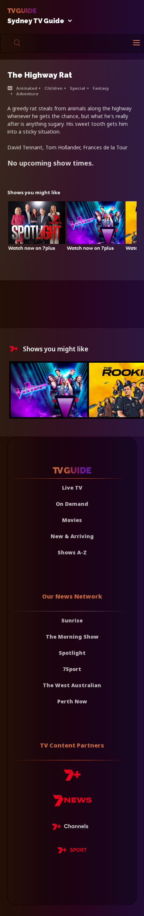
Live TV (72, 487)
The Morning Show (72, 636)
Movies (72, 519)
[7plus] (72, 778)
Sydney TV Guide (35, 21)
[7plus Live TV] (72, 827)
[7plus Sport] (72, 851)
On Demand (72, 503)
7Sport (72, 668)
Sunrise (72, 620)
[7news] (72, 803)
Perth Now (72, 701)
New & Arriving (72, 536)
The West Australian (72, 685)
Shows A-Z (72, 552)
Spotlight (72, 652)
